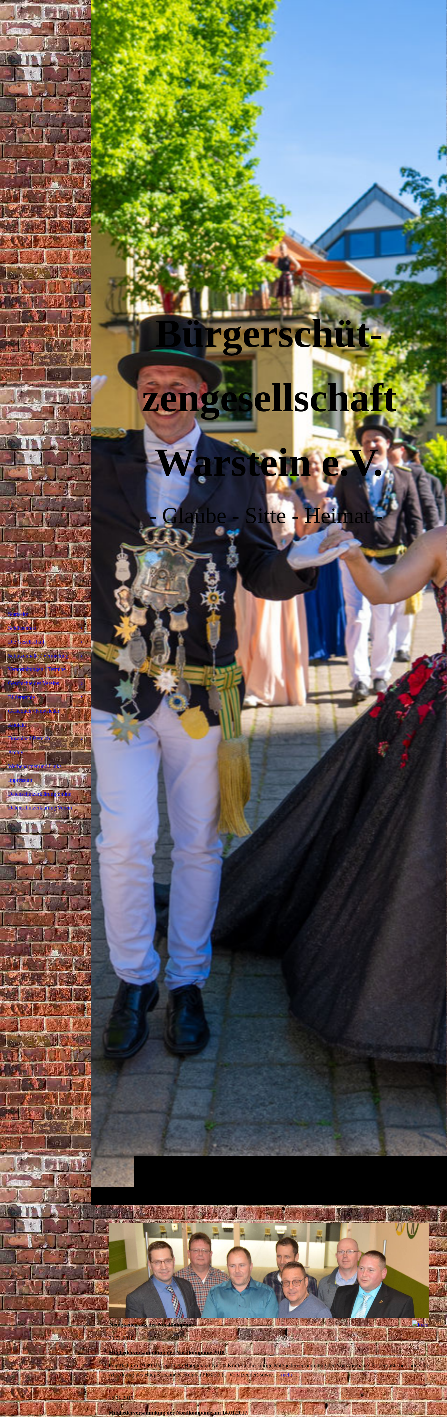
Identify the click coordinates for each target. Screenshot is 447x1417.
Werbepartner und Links (34, 766)
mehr (286, 1375)
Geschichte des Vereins (33, 683)
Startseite (18, 614)
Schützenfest (22, 628)
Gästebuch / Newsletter (33, 711)
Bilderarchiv (21, 697)
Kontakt (17, 725)
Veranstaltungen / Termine (37, 669)
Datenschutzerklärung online (39, 794)
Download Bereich (29, 738)
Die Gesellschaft (26, 642)
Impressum (20, 780)
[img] (269, 602)
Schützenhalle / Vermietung (38, 656)
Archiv (15, 752)
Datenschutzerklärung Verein (40, 808)
